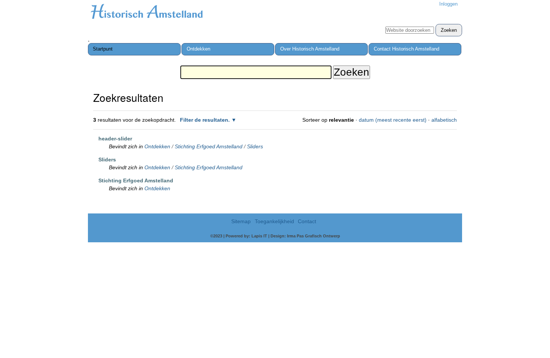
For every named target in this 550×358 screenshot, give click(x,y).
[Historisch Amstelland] (146, 12)
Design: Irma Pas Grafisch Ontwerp (305, 236)
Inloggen (448, 4)
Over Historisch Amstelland (309, 49)
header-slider (115, 139)
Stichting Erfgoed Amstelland (208, 146)
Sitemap (241, 221)
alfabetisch (444, 120)
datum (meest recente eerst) (393, 120)
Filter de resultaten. (205, 120)
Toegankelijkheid (274, 221)
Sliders (255, 146)
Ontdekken (198, 49)
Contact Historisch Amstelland (406, 49)
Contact (307, 221)
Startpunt (103, 49)
